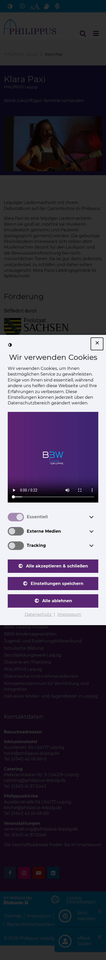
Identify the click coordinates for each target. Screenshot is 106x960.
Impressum (69, 614)
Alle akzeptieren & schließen (57, 566)
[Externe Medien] (96, 531)
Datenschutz (38, 614)
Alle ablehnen (57, 600)
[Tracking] (96, 545)
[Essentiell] (96, 517)
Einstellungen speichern (57, 583)
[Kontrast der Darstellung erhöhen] (10, 345)
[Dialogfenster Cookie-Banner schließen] (97, 344)
